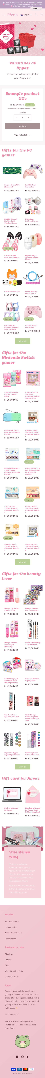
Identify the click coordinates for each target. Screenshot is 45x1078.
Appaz (19, 1073)
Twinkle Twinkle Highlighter (32, 680)
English (26, 15)
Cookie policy (10, 938)
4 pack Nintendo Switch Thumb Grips (11, 394)
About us (9, 954)
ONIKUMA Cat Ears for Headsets (11, 256)
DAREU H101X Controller (30, 326)
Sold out (22, 126)
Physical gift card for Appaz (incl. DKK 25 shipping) (32, 810)
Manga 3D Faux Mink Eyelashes (31, 609)
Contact (8, 960)
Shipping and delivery (14, 971)
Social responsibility (13, 932)
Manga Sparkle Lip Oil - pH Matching (10, 644)
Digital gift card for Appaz (11, 809)
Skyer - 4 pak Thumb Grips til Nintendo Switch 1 (32, 547)
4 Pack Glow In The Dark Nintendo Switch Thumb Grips (32, 395)
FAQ (7, 965)
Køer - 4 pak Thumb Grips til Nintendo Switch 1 (11, 509)
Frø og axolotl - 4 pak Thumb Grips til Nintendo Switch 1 (32, 471)
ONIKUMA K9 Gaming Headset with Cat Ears (11, 327)
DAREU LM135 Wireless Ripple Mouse (31, 257)
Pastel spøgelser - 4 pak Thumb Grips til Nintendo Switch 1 (12, 471)
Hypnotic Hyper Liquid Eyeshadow (12, 754)
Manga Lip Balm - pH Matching (11, 609)
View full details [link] (21, 135)
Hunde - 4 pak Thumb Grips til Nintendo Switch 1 (11, 547)
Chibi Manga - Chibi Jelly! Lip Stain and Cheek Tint (32, 718)
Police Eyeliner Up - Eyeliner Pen (32, 644)
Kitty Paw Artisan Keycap (31, 220)
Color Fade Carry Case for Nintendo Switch (12, 432)
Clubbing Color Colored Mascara (32, 754)
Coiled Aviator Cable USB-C (31, 292)
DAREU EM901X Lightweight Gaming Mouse (10, 221)
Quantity (22, 112)
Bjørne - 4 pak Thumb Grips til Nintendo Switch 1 (32, 433)
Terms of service (12, 921)
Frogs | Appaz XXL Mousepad (12, 186)
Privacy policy (10, 927)
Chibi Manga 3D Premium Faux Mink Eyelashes (11, 681)
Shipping (19, 108)
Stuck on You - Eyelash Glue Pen (11, 716)
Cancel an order (11, 976)
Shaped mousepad (12, 291)
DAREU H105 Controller (30, 186)
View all (22, 341)
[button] (3, 14)
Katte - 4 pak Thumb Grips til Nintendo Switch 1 (32, 509)
